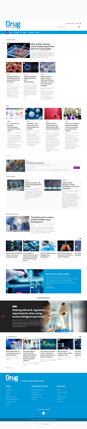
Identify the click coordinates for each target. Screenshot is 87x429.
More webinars (9, 367)
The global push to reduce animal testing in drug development (42, 219)
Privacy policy (60, 399)
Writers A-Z (40, 419)
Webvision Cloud (47, 423)
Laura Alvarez (45, 224)
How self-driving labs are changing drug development (48, 255)
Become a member (70, 23)
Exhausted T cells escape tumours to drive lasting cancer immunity (33, 126)
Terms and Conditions (56, 170)
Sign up (76, 167)
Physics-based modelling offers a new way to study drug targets (14, 255)
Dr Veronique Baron (34, 189)
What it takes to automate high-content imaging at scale (65, 353)
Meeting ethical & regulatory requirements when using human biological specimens (22, 313)
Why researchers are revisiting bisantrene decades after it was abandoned (13, 79)
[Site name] (13, 28)
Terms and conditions (62, 397)
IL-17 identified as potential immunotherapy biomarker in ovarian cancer (13, 127)
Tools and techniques (11, 401)
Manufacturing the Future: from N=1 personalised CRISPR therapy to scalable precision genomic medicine (29, 356)
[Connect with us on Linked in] (43, 413)
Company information (62, 392)
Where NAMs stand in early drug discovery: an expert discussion (13, 353)
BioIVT (37, 320)
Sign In (77, 23)
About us (59, 389)
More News (8, 155)
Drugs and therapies (10, 397)
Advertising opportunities (37, 389)
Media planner (34, 392)
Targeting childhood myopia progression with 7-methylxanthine (30, 79)
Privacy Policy (66, 170)
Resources (8, 392)
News (9, 121)
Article (8, 74)
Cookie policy (60, 401)
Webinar (64, 180)
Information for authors (36, 397)
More (7, 265)
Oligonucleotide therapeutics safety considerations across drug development (70, 185)
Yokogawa (60, 359)
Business (8, 404)
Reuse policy (34, 399)
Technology (8, 389)
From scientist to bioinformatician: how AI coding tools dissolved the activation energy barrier (30, 257)
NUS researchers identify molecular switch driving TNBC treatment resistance (52, 126)
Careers (58, 394)
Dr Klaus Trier (35, 83)
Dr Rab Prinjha (44, 88)
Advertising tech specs (36, 394)
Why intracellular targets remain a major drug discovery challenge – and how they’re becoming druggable (47, 81)
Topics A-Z (33, 419)
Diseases (8, 394)
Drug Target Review (43, 51)
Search (79, 27)
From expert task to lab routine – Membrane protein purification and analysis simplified (47, 354)
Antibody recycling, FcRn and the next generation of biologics (33, 185)
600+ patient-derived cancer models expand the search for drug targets (42, 46)
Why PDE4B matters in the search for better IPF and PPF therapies (65, 255)
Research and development (12, 399)
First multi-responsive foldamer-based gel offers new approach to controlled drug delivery (72, 127)
